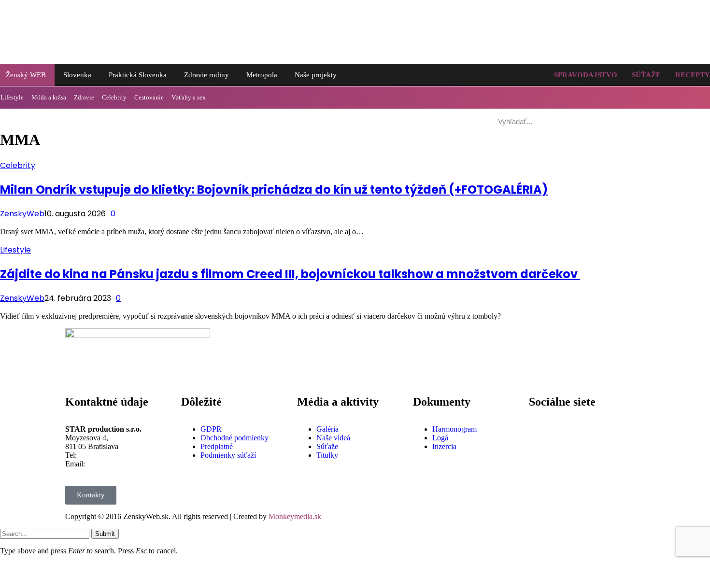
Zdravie (84, 97)
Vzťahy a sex (188, 97)
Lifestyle (15, 249)
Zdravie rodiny (206, 75)
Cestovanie (149, 97)
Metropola (261, 75)
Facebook (568, 421)
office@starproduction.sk (125, 464)
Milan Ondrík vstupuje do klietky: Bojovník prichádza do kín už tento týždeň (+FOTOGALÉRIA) (274, 189)
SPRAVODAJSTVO (585, 75)
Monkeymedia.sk (295, 516)
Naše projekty (316, 75)
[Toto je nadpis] (541, 429)
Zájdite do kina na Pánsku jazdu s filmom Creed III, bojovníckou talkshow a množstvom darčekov (290, 274)
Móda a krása (48, 97)
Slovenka (77, 75)
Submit (105, 533)
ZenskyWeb (22, 213)
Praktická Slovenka (138, 75)
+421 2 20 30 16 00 (109, 455)
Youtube (566, 455)
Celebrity (114, 97)
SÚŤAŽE (646, 75)
